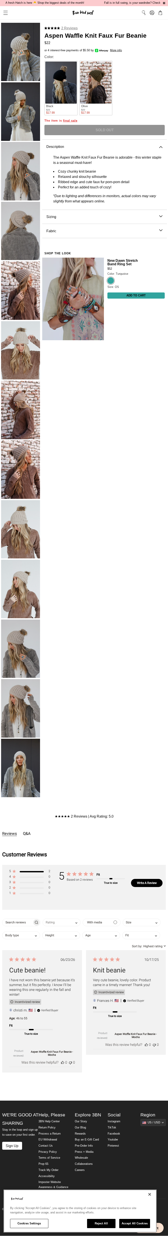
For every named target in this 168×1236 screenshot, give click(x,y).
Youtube (113, 1139)
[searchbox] (17, 922)
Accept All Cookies (135, 1223)
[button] (4, 13)
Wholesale (81, 1157)
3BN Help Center (49, 1121)
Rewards (80, 1133)
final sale (70, 120)
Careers (80, 1170)
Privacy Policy (47, 1151)
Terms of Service (49, 1157)
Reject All (101, 1223)
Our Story (81, 1121)
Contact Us (45, 1145)
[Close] (149, 1194)
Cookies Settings (29, 1223)
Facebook (114, 1133)
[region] (80, 1211)
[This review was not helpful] (70, 1062)
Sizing (51, 217)
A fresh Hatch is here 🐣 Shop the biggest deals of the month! (44, 2)
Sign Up (12, 1146)
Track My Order (48, 1170)
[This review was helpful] (62, 1062)
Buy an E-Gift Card (87, 1139)
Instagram (114, 1121)
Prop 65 (43, 1163)
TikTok (112, 1127)
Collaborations (84, 1163)
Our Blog (80, 1127)
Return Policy (47, 1127)
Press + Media (84, 1151)
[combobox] (61, 922)
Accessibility (46, 1176)
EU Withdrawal (47, 1139)
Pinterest (113, 1145)
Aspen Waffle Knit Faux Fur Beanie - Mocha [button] (52, 1053)
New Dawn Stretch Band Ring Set (122, 262)
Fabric (51, 231)
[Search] (144, 13)
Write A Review (147, 883)
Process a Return (49, 1133)
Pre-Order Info (84, 1145)
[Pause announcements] (164, 3)
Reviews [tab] (9, 833)
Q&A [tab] (27, 833)
